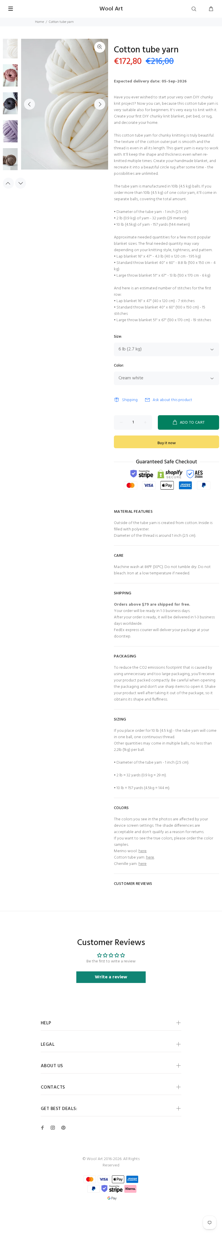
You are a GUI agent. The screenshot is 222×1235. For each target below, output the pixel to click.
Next (99, 104)
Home (39, 22)
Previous (29, 104)
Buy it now (167, 443)
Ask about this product (172, 400)
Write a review (111, 977)
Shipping (130, 400)
